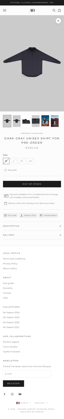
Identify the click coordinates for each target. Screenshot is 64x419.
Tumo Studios (10, 346)
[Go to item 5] (45, 121)
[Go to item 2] (17, 121)
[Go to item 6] (55, 121)
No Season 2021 (11, 327)
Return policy (10, 268)
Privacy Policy (10, 263)
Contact (7, 293)
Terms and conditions (14, 258)
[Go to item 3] (26, 121)
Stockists (8, 288)
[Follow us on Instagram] (12, 394)
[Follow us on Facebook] (4, 394)
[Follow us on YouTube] (19, 394)
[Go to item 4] (36, 121)
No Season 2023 (11, 317)
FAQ (5, 298)
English (40, 403)
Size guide (12, 170)
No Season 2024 (11, 312)
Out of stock (32, 184)
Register (13, 383)
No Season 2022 (11, 322)
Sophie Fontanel (11, 351)
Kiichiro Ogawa (11, 342)
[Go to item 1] (7, 121)
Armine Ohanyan (32, 133)
